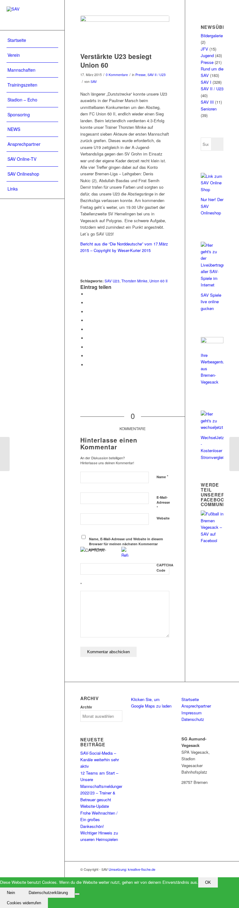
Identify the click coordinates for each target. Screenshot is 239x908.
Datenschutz (192, 719)
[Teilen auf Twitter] (88, 303)
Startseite (190, 699)
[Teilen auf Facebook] (88, 294)
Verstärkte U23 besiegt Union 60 (116, 60)
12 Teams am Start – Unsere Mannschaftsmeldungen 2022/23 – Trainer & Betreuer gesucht (101, 786)
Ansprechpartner (196, 706)
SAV (94, 81)
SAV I (206, 82)
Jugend (207, 55)
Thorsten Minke (134, 280)
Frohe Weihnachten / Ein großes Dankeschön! (99, 819)
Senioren (209, 109)
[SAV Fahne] (124, 32)
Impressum (191, 713)
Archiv (86, 707)
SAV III (207, 102)
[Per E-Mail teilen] (88, 365)
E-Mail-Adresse (163, 502)
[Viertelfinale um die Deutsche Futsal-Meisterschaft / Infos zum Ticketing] (234, 454)
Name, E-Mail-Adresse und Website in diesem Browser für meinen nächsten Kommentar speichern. (126, 544)
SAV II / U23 (157, 74)
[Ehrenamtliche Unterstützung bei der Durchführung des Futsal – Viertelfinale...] (5, 454)
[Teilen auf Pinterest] (88, 320)
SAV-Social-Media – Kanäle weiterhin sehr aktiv (99, 759)
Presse (140, 74)
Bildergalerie (212, 35)
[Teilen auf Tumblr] (88, 338)
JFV (204, 49)
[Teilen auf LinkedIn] (88, 329)
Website (163, 518)
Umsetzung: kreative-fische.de (132, 869)
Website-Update (94, 806)
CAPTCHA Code (165, 568)
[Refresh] (124, 555)
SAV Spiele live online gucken (211, 301)
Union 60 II (158, 280)
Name (162, 476)
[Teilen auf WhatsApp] (88, 312)
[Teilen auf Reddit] (88, 356)
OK (208, 882)
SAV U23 (112, 280)
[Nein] (77, 894)
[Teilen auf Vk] (88, 347)
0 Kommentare (117, 74)
